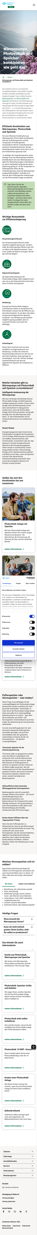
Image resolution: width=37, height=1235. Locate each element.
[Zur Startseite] (8, 3)
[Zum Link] (18, 965)
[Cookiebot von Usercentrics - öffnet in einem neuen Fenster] (26, 578)
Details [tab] (18, 583)
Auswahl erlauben (18, 649)
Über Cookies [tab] (30, 583)
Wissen (9, 77)
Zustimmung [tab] (6, 583)
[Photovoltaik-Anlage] (18, 520)
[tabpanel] (18, 897)
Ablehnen (18, 655)
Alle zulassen (18, 643)
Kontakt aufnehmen (11, 1187)
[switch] (32, 622)
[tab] (18, 920)
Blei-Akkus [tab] (8, 884)
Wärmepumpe (7, 99)
